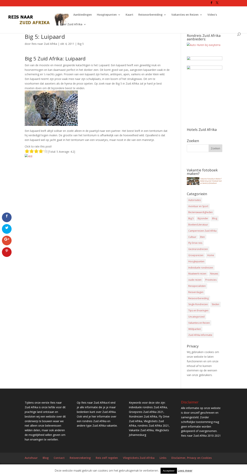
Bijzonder (203, 218)
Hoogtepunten (107, 14)
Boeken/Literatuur (198, 224)
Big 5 (80, 44)
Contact (59, 458)
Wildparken (194, 329)
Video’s (212, 14)
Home (64, 14)
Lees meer (185, 470)
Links (163, 458)
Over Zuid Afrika (71, 24)
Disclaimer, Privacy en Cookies (191, 458)
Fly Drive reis (195, 243)
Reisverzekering (80, 458)
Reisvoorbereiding (150, 14)
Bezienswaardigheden (200, 212)
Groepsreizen (195, 255)
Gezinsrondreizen (198, 249)
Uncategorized (196, 316)
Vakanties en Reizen (185, 14)
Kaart (129, 14)
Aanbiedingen (82, 14)
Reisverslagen (195, 292)
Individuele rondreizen (200, 267)
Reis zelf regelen (107, 458)
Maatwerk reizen (197, 273)
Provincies (211, 279)
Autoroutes (194, 200)
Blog (214, 218)
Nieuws (214, 273)
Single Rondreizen (198, 304)
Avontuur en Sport (198, 206)
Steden (215, 304)
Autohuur (31, 458)
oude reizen (194, 279)
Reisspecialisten (197, 286)
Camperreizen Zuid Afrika (202, 230)
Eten (202, 237)
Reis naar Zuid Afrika (44, 44)
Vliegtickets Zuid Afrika (139, 458)
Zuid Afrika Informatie (200, 335)
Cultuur (192, 237)
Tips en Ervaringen (198, 310)
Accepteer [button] (169, 470)
